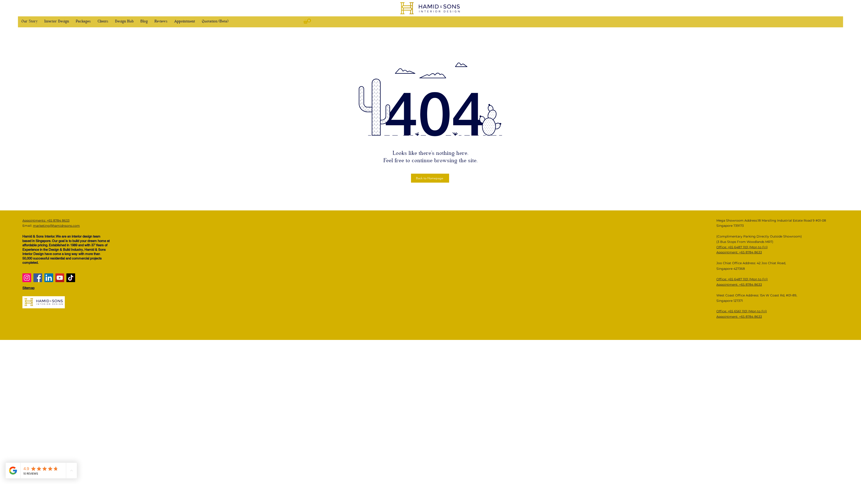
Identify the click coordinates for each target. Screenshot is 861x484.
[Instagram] (26, 277)
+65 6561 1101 (738, 311)
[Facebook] (37, 277)
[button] (307, 21)
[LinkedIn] (48, 277)
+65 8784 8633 (750, 285)
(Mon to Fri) (758, 279)
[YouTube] (59, 277)
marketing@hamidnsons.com (56, 226)
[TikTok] (70, 277)
